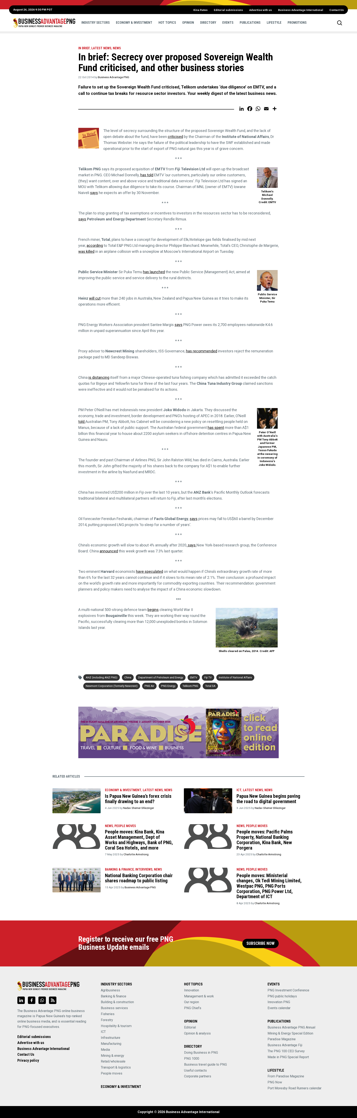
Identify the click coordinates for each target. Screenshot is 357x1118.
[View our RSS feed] (52, 1000)
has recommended (201, 351)
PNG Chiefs (192, 1008)
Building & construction (117, 1002)
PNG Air (149, 685)
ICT (239, 790)
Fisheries (107, 1014)
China (127, 677)
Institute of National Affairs (235, 677)
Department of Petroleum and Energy (160, 677)
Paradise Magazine (282, 1039)
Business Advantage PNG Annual (291, 1027)
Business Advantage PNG (113, 77)
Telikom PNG (190, 685)
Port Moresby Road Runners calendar (294, 1088)
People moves (125, 826)
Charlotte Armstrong (136, 854)
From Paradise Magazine (286, 1076)
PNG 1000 (191, 1058)
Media (105, 1050)
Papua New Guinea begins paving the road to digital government (268, 798)
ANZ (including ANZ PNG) (101, 677)
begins (153, 609)
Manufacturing (111, 1044)
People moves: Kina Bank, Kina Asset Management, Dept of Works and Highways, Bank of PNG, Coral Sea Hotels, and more (139, 840)
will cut (95, 298)
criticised (175, 136)
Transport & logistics (116, 1067)
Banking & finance (113, 996)
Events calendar (279, 1008)
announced (109, 551)
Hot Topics (167, 23)
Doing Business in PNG (201, 1052)
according (95, 245)
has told (146, 175)
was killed (86, 251)
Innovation (191, 990)
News (117, 48)
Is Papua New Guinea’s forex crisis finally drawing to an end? (138, 798)
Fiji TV (208, 677)
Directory (208, 23)
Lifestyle (274, 23)
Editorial (190, 1027)
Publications (250, 23)
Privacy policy (28, 1060)
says (94, 193)
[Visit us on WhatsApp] (42, 1000)
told (81, 421)
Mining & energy (112, 1056)
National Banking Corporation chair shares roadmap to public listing (139, 878)
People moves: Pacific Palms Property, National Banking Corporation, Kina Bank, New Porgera (265, 840)
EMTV (193, 677)
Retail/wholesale (113, 1061)
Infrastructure (110, 1038)
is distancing (98, 377)
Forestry (107, 1020)
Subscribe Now (260, 943)
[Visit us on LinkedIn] (21, 1000)
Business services (114, 1008)
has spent (216, 427)
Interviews (143, 869)
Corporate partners (197, 1076)
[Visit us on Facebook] (31, 1000)
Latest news (101, 48)
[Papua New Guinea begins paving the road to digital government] (208, 800)
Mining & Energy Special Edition (290, 1033)
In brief (84, 48)
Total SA (210, 685)
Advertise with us (260, 10)
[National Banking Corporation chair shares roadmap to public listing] (76, 880)
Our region (191, 1002)
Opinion (188, 23)
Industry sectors (95, 23)
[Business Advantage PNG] (44, 22)
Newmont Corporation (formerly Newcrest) (112, 685)
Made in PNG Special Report (288, 1057)
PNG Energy (168, 685)
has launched (154, 272)
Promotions (297, 23)
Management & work (199, 996)
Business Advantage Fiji (285, 1045)
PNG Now (275, 1082)
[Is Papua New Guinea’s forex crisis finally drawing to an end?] (76, 800)
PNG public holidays (282, 996)
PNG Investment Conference (288, 990)
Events (227, 23)
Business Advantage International (300, 10)
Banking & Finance (119, 869)
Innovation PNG (279, 1002)
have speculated (149, 571)
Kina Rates (200, 10)
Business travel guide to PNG (205, 1064)
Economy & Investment (134, 23)
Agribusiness (110, 990)
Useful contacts (195, 1070)
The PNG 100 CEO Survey (286, 1051)
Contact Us (336, 10)
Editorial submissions (228, 10)
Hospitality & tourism (116, 1026)
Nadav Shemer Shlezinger (138, 808)
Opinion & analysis (197, 1033)
